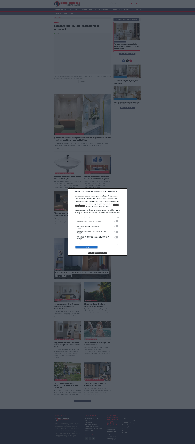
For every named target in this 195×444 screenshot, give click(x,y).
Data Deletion (91, 252)
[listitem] (97, 218)
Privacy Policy (104, 252)
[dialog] (97, 222)
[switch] (116, 221)
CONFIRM (86, 247)
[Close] (123, 191)
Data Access (97, 252)
